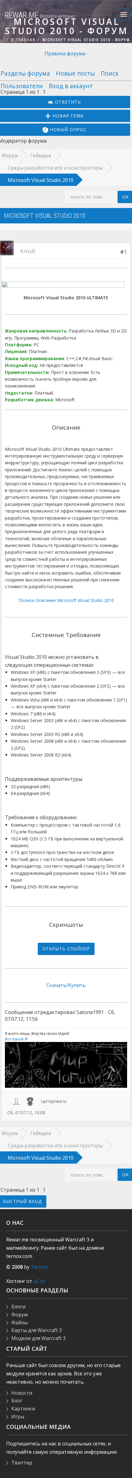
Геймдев (40, 155)
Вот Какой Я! (16, 1039)
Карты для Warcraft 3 (36, 1330)
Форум (19, 1314)
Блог (16, 1400)
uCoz (39, 1281)
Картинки (23, 1408)
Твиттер (21, 1462)
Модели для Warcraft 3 (38, 1338)
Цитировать (54, 1101)
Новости (21, 1393)
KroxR (27, 251)
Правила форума (65, 53)
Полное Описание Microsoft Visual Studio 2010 (66, 600)
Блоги (18, 1306)
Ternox (39, 1267)
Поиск (109, 73)
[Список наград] (30, 1101)
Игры (17, 1416)
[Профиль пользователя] (16, 1101)
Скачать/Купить (66, 985)
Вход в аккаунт (71, 86)
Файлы (19, 1322)
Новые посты (75, 73)
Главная (24, 40)
